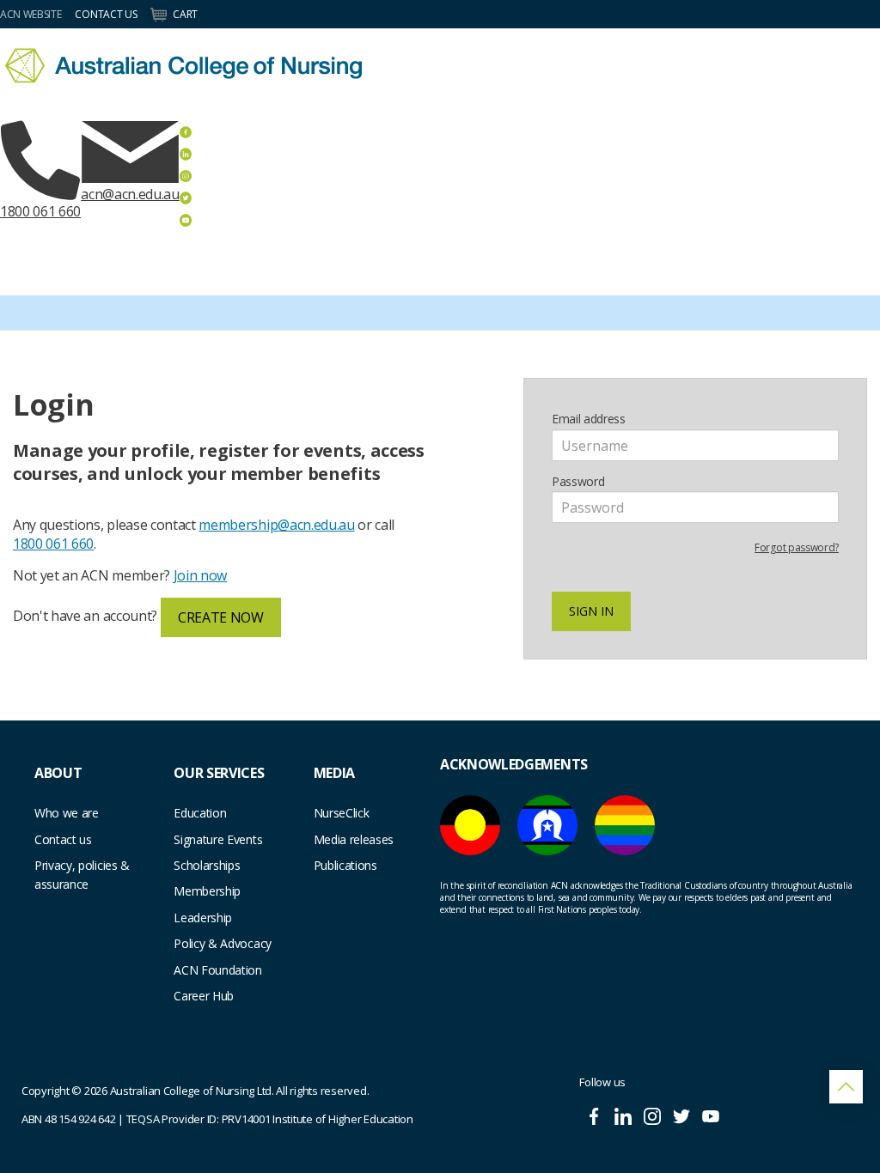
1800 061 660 (40, 211)
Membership (207, 891)
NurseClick (342, 813)
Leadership (203, 917)
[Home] (183, 66)
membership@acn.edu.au (276, 524)
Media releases (354, 839)
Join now (200, 575)
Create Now (221, 617)
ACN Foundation (218, 970)
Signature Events (218, 839)
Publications (345, 865)
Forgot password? (797, 547)
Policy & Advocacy (223, 943)
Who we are (66, 813)
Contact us (63, 839)
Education (200, 813)
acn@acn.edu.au (130, 194)
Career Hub (204, 996)
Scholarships (207, 865)
